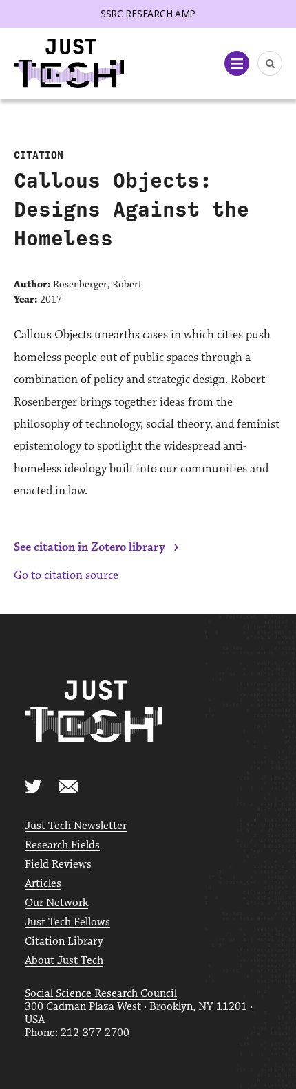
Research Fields (62, 845)
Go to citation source (66, 575)
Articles (43, 884)
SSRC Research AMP (148, 13)
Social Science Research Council (101, 994)
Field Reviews (58, 864)
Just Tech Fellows (67, 922)
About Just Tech (64, 961)
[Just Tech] (69, 63)
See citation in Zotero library (89, 547)
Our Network (56, 903)
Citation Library (64, 941)
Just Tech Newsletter (76, 826)
